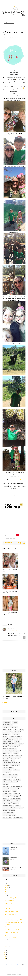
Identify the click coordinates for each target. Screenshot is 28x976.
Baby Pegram (7, 729)
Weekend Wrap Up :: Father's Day (11, 932)
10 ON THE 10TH (6, 722)
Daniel (18, 737)
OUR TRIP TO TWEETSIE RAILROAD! (15, 868)
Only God (6, 935)
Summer (5, 798)
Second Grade (7, 794)
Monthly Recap (7, 779)
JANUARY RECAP (13, 847)
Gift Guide (5, 758)
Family (5, 746)
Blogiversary (16, 732)
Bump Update (16, 734)
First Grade (11, 538)
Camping (5, 737)
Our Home (5, 784)
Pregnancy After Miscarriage (11, 787)
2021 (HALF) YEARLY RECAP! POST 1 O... (10, 613)
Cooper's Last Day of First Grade (11, 911)
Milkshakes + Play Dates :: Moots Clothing (13, 927)
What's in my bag (17, 808)
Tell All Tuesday (15, 798)
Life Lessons (6, 772)
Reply (24, 637)
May (6, 894)
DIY (20, 739)
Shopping (15, 794)
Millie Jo (14, 777)
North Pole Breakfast (9, 782)
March (6, 889)
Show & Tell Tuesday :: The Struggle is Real (13, 919)
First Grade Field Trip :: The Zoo (11, 898)
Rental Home (13, 789)
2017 (4, 883)
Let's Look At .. (7, 770)
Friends (18, 756)
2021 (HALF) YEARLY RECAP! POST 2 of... (10, 592)
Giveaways (6, 760)
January (6, 885)
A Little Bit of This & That (10, 727)
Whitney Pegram (6, 37)
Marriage (6, 777)
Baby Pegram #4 (18, 729)
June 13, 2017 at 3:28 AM (12, 630)
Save (18, 535)
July (5, 940)
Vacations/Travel (8, 806)
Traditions (16, 803)
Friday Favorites (8, 756)
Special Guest (15, 796)
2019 (4, 950)
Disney (5, 739)
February (6, 887)
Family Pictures (14, 746)
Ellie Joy (17, 741)
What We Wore (6, 808)
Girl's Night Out (15, 758)
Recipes (5, 789)
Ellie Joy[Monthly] (8, 744)
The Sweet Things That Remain (11, 801)
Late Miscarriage (8, 768)
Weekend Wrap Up (8, 903)
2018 (4, 948)
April (6, 892)
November (7, 944)
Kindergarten (15, 765)
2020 (5, 952)
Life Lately (17, 770)
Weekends (18, 806)
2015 (5, 879)
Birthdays (6, 732)
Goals (13, 760)
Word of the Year (8, 813)
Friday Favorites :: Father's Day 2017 (12, 929)
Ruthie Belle (6, 791)
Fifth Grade (6, 751)
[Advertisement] (14, 831)
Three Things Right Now (9, 900)
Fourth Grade (7, 753)
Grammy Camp (7, 763)
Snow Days (6, 796)
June (6, 896)
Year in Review (7, 817)
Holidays (16, 763)
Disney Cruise (13, 739)
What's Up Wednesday (9, 810)
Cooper (6, 538)
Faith (16, 744)
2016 (4, 881)
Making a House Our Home (10, 775)
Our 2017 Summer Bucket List (10, 914)
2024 (5, 958)
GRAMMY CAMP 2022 (15, 857)
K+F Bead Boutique (8, 909)
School (16, 538)
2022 (5, 956)
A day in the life (7, 725)
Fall (21, 744)
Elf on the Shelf (7, 741)
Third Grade (6, 803)
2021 (5, 954)
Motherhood (17, 779)
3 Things (15, 722)
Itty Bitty (5, 765)
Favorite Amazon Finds (9, 749)
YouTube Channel (18, 817)
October (6, 942)
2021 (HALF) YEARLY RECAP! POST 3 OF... (10, 570)
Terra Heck (12, 628)
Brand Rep (6, 734)
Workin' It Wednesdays (9, 815)
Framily (16, 753)
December (7, 946)
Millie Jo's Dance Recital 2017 (10, 906)
